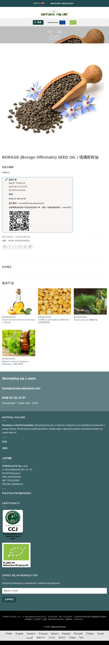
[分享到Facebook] (10, 247)
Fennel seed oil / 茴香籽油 (85, 320)
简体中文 (37, 3)
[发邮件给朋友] (20, 247)
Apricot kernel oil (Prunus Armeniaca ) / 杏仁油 (18, 321)
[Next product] (51, 37)
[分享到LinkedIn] (30, 247)
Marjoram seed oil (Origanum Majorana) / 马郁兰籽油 (15, 362)
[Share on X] (15, 247)
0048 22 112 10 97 (14, 397)
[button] (38, 22)
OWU (5, 448)
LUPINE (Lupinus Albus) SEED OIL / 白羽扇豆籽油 (54, 321)
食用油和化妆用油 (22, 241)
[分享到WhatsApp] (4, 247)
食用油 (11, 241)
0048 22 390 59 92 (17, 199)
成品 (59, 31)
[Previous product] (57, 37)
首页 (49, 31)
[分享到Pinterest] (25, 247)
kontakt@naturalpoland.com (21, 388)
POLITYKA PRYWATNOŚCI (16, 493)
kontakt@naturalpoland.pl (31, 203)
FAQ (4, 442)
